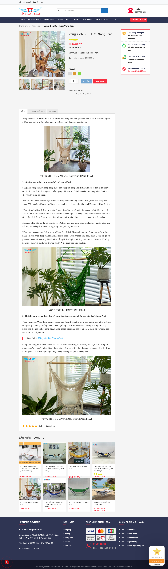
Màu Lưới (72, 69)
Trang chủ (23, 26)
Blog (115, 20)
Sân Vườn (87, 20)
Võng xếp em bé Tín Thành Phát (79, 503)
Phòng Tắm (62, 20)
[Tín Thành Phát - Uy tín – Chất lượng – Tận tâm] (30, 10)
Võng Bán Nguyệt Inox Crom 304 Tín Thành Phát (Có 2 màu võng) (29, 468)
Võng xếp (36, 26)
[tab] (23, 111)
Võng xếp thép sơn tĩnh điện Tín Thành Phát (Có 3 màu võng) (103, 468)
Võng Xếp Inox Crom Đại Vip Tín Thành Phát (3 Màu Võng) (54, 468)
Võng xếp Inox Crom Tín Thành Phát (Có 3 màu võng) (54, 504)
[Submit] (104, 10)
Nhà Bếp (75, 20)
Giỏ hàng (87, 81)
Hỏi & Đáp (52, 111)
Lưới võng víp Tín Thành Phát (78, 467)
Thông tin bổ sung (36, 111)
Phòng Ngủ (48, 20)
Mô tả (23, 111)
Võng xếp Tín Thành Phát (50, 338)
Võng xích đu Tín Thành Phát (29, 503)
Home (23, 20)
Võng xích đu (87, 94)
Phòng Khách (33, 20)
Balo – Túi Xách (102, 20)
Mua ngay (100, 81)
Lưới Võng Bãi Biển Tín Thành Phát (102, 503)
